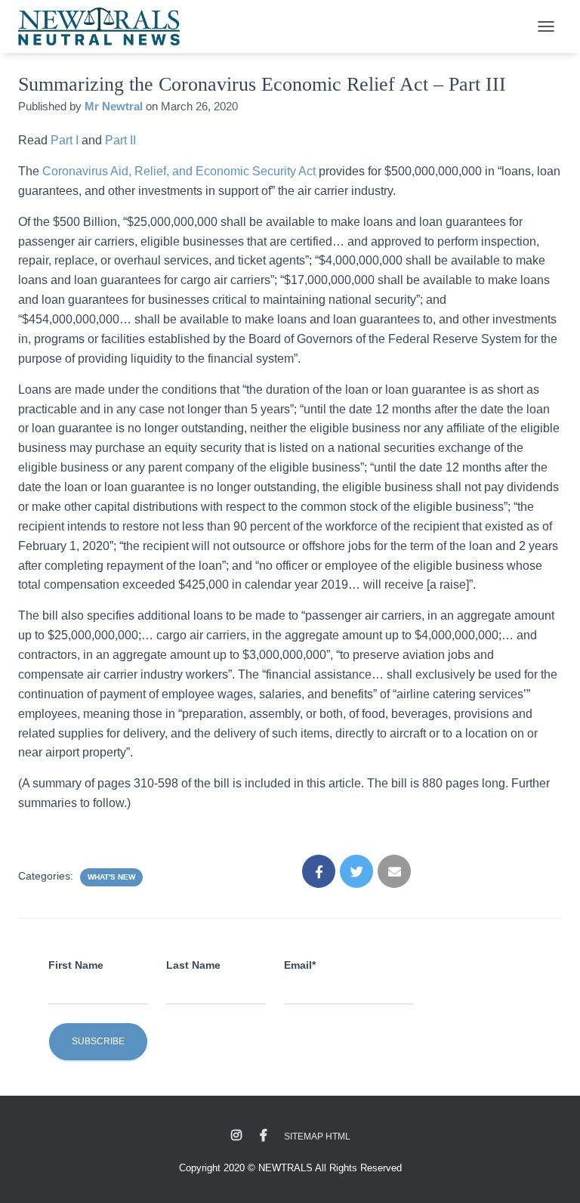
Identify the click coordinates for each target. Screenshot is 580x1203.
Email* (300, 965)
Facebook (263, 1135)
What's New (111, 877)
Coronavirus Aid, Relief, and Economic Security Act (179, 171)
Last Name (193, 965)
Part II (120, 140)
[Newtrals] (104, 26)
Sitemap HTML (317, 1136)
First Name (75, 965)
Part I (65, 140)
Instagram (236, 1135)
